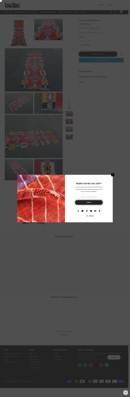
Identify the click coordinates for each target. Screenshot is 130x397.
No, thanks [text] (90, 216)
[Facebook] (78, 211)
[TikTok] (91, 211)
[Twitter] (99, 211)
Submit (89, 202)
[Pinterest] (87, 211)
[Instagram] (82, 211)
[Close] (112, 174)
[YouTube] (95, 211)
